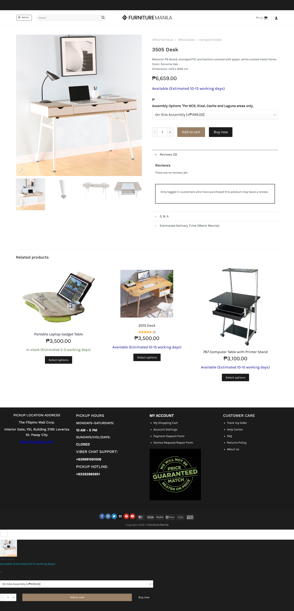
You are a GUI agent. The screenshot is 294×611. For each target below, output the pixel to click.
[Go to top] (4, 533)
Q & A (164, 216)
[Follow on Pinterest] (126, 516)
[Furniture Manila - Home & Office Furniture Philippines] (147, 18)
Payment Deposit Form (168, 436)
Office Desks (186, 39)
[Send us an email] (120, 516)
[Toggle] (155, 155)
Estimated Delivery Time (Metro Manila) (189, 226)
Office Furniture (162, 39)
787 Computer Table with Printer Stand (235, 352)
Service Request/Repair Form (173, 442)
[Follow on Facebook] (102, 516)
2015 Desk (147, 325)
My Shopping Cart (165, 422)
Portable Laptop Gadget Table (58, 334)
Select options (58, 360)
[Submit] (103, 18)
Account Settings (165, 429)
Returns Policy (237, 442)
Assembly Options (203, 106)
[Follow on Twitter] (114, 516)
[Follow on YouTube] (132, 516)
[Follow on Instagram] (108, 516)
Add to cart (191, 132)
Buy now (221, 132)
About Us (233, 449)
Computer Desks (210, 39)
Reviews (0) (168, 154)
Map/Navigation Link (37, 442)
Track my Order (237, 422)
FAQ (229, 436)
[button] (24, 18)
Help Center (235, 429)
